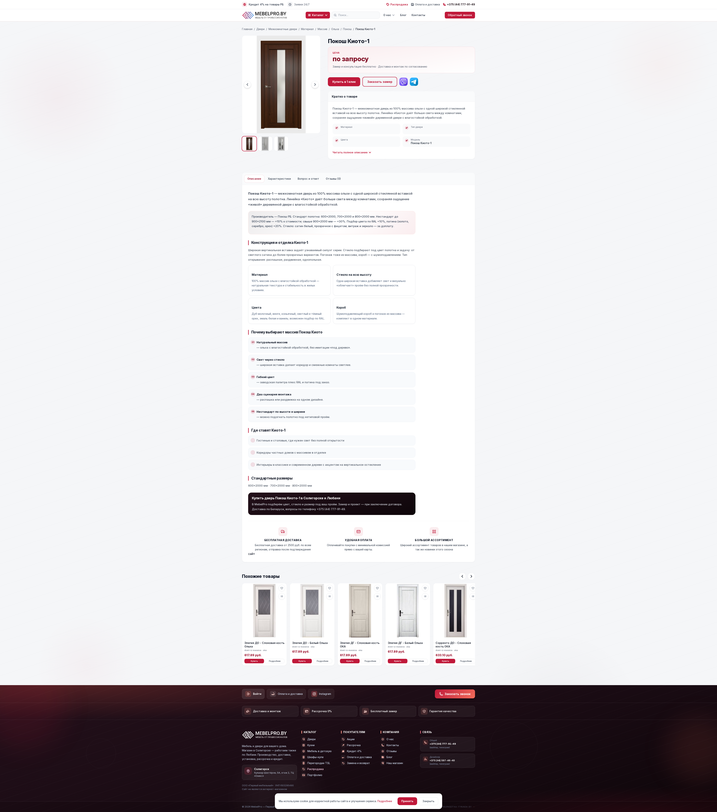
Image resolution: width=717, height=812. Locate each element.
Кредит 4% (354, 751)
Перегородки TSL (318, 763)
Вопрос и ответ (308, 178)
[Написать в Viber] (403, 82)
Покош (347, 29)
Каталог (318, 15)
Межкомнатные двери (283, 29)
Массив (322, 29)
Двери (260, 29)
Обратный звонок (460, 15)
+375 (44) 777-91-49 (461, 4)
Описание (254, 178)
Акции (351, 739)
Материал (307, 29)
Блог (403, 15)
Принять (407, 801)
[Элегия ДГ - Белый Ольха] (408, 611)
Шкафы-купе (315, 757)
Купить (254, 661)
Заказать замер (379, 82)
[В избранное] (281, 588)
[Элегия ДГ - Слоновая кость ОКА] (360, 611)
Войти (257, 693)
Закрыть (428, 801)
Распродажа (399, 4)
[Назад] (462, 576)
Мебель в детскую (319, 751)
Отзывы (392, 751)
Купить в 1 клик (344, 82)
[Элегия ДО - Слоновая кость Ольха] (264, 611)
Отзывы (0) (333, 178)
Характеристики (279, 178)
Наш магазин (395, 763)
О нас (387, 15)
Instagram (325, 693)
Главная (247, 29)
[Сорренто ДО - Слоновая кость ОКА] (455, 611)
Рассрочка (354, 745)
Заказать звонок (458, 694)
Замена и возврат (358, 763)
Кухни (311, 745)
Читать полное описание (350, 152)
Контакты (418, 15)
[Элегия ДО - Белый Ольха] (312, 611)
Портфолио (314, 775)
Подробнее (274, 661)
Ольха (335, 29)
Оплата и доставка (427, 4)
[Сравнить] (281, 596)
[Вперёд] (471, 576)
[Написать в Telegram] (414, 82)
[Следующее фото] (315, 84)
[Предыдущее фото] (247, 84)
